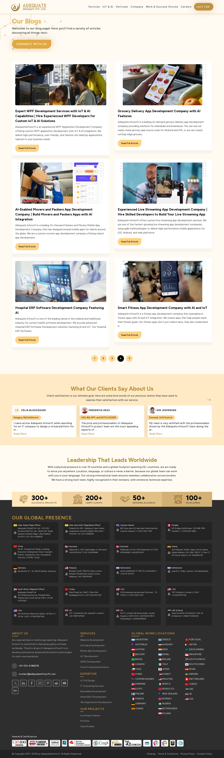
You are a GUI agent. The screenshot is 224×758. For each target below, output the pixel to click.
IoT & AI (107, 6)
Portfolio (85, 721)
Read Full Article (27, 148)
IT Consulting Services (92, 686)
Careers (186, 6)
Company (137, 6)
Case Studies (87, 726)
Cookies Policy (204, 754)
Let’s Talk (203, 6)
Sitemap (151, 754)
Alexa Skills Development (93, 697)
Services (94, 6)
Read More (20, 433)
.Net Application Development (96, 702)
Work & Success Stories (162, 6)
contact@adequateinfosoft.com (37, 674)
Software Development (92, 645)
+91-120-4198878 (29, 665)
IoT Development (89, 656)
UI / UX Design (87, 680)
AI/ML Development (90, 661)
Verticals (122, 6)
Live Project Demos (90, 715)
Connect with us (31, 44)
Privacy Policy (188, 754)
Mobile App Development (93, 651)
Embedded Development (93, 691)
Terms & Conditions (168, 754)
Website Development (92, 640)
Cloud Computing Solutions (94, 667)
